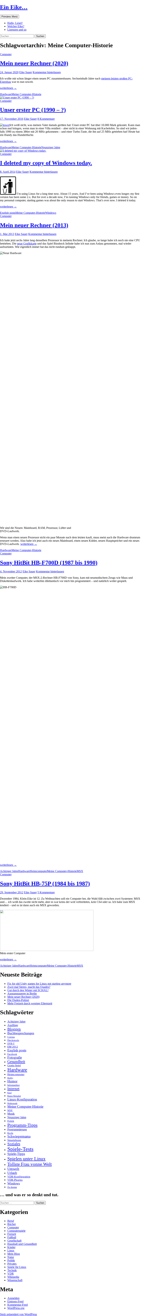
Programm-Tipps (22, 1125)
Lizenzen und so (16, 29)
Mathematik (12, 1103)
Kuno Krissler (14, 1096)
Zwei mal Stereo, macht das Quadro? (28, 986)
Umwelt (13, 1169)
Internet (13, 1089)
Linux (10, 1250)
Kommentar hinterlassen (47, 72)
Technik (12, 1270)
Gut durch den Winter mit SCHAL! (27, 990)
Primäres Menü (9, 16)
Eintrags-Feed (15, 1301)
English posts (7, 212)
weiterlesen (8, 88)
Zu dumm (12, 1187)
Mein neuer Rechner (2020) (34, 63)
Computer (6, 54)
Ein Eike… (14, 7)
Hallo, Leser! (15, 23)
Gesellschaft (14, 1240)
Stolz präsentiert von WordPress (18, 1314)
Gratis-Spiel (14, 1065)
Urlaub (12, 1173)
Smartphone (14, 1140)
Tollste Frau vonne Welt (29, 1164)
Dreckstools (13, 1040)
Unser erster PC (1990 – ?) (33, 109)
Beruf (10, 1220)
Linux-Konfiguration (22, 1099)
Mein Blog (13, 1253)
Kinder (11, 1247)
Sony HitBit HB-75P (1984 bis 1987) (45, 883)
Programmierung (17, 1129)
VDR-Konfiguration (18, 1176)
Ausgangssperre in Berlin (22, 993)
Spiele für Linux (16, 1267)
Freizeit (11, 1234)
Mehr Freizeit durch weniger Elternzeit (29, 1003)
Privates (12, 1263)
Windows (50, 212)
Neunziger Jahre (50, 147)
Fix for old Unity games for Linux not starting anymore (39, 983)
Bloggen (14, 1029)
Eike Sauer (25, 72)
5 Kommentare (46, 892)
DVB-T (11, 1043)
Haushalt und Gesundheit (22, 1243)
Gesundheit (16, 1062)
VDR (10, 1273)
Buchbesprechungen (20, 1033)
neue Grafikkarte (27, 243)
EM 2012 (12, 1046)
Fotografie (14, 1057)
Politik (10, 1121)
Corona (11, 1037)
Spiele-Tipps (16, 1154)
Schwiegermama (18, 1136)
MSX (80, 871)
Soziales (13, 1144)
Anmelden (13, 1298)
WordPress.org (15, 1308)
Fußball (11, 1237)
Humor (12, 1081)
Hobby (10, 1078)
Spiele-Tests (20, 1149)
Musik (11, 1113)
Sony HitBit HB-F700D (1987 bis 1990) (48, 562)
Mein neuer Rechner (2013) (34, 225)
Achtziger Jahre (9, 871)
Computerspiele (16, 1230)
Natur (10, 1257)
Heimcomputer (38, 871)
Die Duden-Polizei (18, 1000)
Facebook (12, 1054)
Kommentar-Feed (17, 1304)
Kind (9, 1093)
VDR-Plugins (15, 1179)
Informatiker (13, 1085)
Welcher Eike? (15, 26)
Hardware (6, 94)
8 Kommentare (46, 118)
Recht (10, 1133)
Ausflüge (12, 1025)
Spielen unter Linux (26, 1158)
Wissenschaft (14, 1280)
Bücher (11, 1224)
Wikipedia (13, 1276)
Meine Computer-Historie (26, 94)
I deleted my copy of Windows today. (46, 163)
